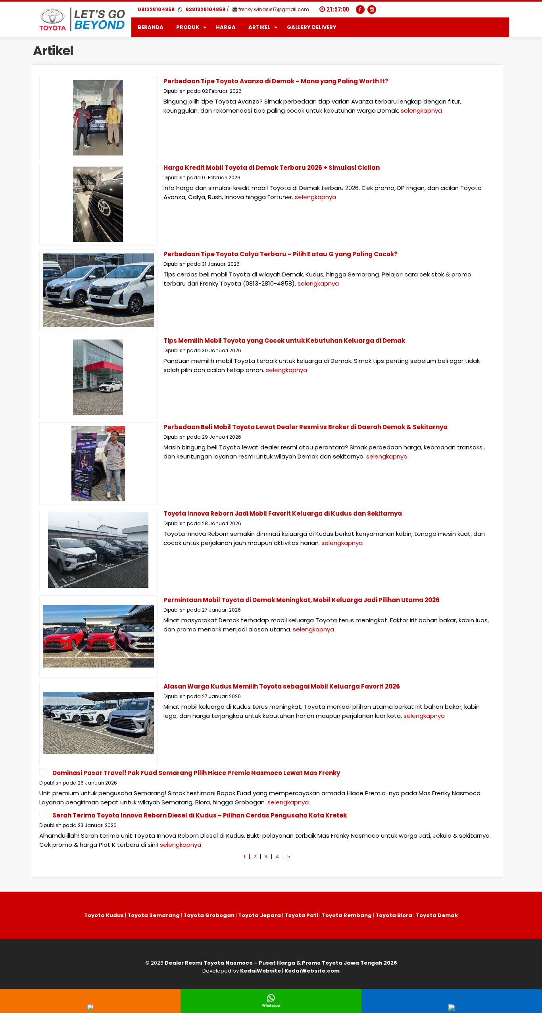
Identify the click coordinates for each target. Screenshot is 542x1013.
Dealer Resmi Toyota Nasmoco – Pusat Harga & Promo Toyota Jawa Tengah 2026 (281, 963)
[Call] (90, 1008)
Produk (187, 27)
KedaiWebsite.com (312, 971)
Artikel (259, 27)
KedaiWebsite (260, 971)
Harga (226, 27)
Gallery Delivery (311, 27)
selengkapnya (421, 110)
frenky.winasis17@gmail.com (273, 9)
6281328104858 (205, 9)
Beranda (150, 27)
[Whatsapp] (271, 1008)
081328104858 (156, 9)
